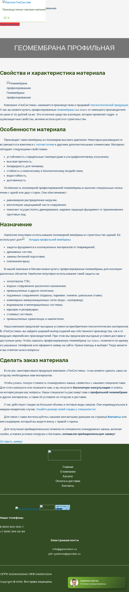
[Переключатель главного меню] (6, 18)
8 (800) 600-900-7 (12, 526)
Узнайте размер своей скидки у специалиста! (66, 409)
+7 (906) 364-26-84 (12, 531)
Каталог (68, 476)
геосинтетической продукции (109, 105)
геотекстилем (45, 144)
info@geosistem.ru (64, 549)
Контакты (114, 416)
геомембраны (66, 109)
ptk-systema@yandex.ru (64, 553)
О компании (68, 471)
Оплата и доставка (68, 481)
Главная (68, 467)
